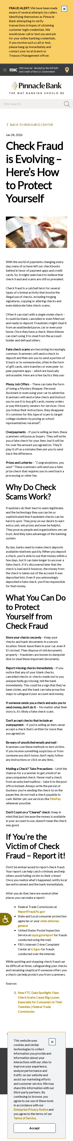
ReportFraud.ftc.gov (31, 911)
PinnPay (55, 799)
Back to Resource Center (31, 124)
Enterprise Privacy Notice (31, 1109)
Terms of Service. (25, 1118)
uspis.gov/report (42, 935)
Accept (34, 1128)
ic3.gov (36, 949)
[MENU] (5, 70)
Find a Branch (67, 70)
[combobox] (31, 104)
